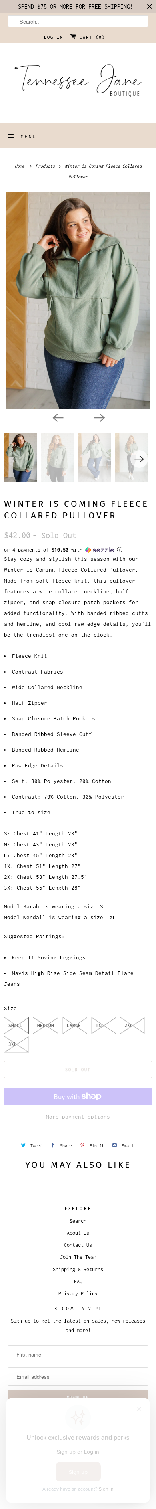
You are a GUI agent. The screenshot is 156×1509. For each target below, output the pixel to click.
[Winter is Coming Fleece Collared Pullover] (78, 300)
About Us (78, 1233)
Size (10, 1008)
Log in (53, 37)
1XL (100, 1025)
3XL (12, 1044)
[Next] (99, 417)
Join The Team (78, 1257)
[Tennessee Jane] (78, 83)
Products (46, 166)
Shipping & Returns (78, 1269)
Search (78, 1221)
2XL (128, 1025)
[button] (78, 550)
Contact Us (78, 1245)
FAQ (78, 1281)
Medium (45, 1025)
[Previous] (57, 417)
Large (74, 1025)
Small (15, 1025)
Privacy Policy (78, 1294)
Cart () (90, 37)
